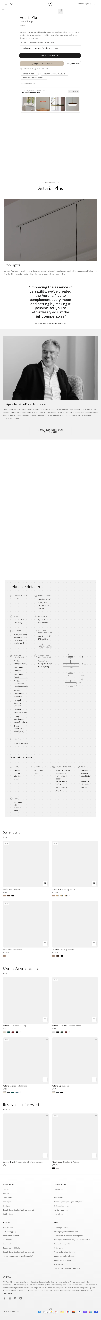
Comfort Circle (63, 950)
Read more (7, 1293)
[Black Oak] (12, 895)
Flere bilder (50, 42)
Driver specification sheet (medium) (21, 719)
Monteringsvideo (61, 1210)
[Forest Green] (8, 1032)
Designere (7, 1206)
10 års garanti (59, 1248)
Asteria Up (61, 1086)
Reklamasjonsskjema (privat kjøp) (68, 1202)
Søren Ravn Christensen (43, 621)
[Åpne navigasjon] (6, 3)
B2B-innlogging (9, 1232)
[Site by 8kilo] (18, 1312)
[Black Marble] (57, 1032)
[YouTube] (15, 1298)
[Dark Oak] (8, 895)
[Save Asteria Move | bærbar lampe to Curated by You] (45, 1019)
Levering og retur (61, 1227)
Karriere (6, 1194)
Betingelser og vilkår (62, 1244)
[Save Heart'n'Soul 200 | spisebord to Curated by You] (94, 883)
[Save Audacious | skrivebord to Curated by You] (45, 943)
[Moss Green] (61, 895)
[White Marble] (53, 1032)
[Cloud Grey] (57, 895)
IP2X (40, 639)
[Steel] (57, 1168)
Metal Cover (65, 1162)
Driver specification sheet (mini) (19, 729)
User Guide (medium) (18, 669)
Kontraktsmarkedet (11, 1236)
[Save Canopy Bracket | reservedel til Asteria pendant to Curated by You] (45, 1155)
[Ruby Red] (12, 1032)
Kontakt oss (58, 1190)
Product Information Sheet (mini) (19, 693)
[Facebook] (4, 1298)
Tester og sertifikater (12, 1248)
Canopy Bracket (23, 1162)
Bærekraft (7, 1198)
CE (45, 636)
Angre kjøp (58, 1214)
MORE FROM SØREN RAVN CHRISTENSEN (51, 430)
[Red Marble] (66, 1032)
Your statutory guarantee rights (67, 1268)
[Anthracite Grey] (8, 1092)
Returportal (58, 1198)
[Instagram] (9, 1298)
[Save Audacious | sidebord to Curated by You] (45, 883)
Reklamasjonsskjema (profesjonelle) (18, 1256)
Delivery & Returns (27, 83)
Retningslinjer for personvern (66, 1232)
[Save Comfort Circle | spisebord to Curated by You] (94, 943)
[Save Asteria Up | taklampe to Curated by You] (94, 1079)
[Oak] (4, 895)
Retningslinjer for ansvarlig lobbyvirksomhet (72, 1240)
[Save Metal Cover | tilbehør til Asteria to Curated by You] (94, 1155)
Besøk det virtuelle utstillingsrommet (18, 1210)
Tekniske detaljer (36, 42)
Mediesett (7, 1240)
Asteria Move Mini (66, 1026)
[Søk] (95, 3)
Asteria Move (15, 1026)
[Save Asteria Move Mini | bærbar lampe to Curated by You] (94, 1019)
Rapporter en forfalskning (64, 1256)
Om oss (6, 1190)
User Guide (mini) (18, 675)
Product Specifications (20, 662)
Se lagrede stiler (73, 64)
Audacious (11, 890)
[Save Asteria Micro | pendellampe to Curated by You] (45, 1079)
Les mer (23, 42)
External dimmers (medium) (18, 703)
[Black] (17, 1032)
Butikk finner (8, 1214)
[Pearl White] (4, 1032)
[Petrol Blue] (17, 1092)
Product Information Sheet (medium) (21, 684)
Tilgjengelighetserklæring (64, 1252)
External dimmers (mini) (20, 711)
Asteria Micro (15, 1086)
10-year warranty (21, 743)
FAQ (55, 1194)
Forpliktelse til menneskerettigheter (68, 1236)
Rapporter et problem (63, 1260)
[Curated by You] (11, 4)
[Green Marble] (61, 1032)
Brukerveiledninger (61, 1206)
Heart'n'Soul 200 (64, 890)
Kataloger (7, 1202)
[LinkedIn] (20, 1298)
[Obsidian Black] (66, 895)
